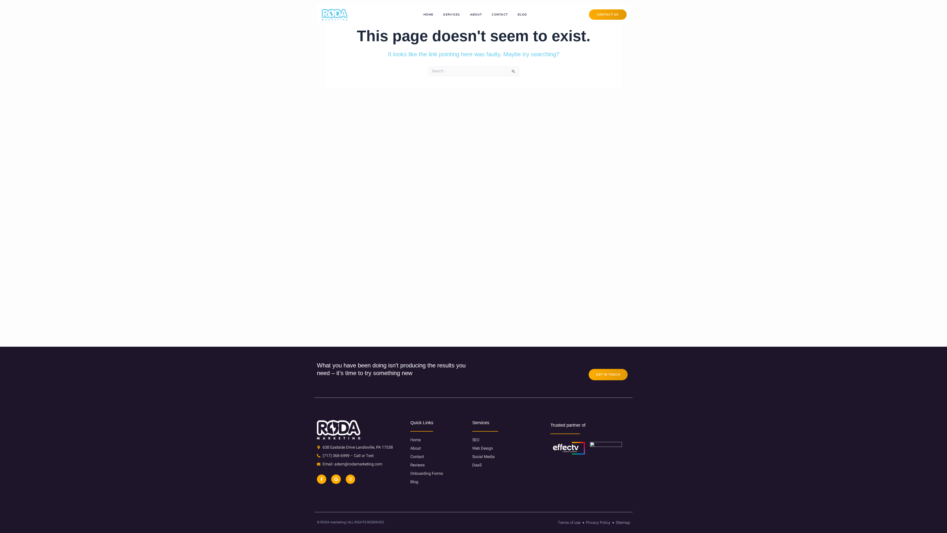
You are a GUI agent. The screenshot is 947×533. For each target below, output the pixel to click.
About (476, 15)
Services (451, 15)
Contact (500, 15)
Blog (522, 15)
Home (428, 15)
